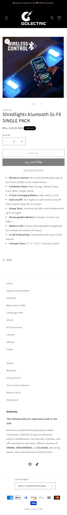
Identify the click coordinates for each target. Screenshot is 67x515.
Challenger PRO (15, 312)
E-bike (10, 349)
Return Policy (14, 392)
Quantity (6, 135)
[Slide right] (40, 104)
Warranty (11, 370)
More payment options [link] (34, 170)
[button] (6, 17)
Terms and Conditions (18, 385)
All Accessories (14, 327)
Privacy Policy (14, 377)
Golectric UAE (37, 509)
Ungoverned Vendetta (18, 290)
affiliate (10, 342)
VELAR (10, 320)
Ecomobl (11, 298)
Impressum (12, 399)
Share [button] (9, 259)
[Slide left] (26, 104)
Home (10, 283)
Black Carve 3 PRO (16, 305)
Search (10, 363)
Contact (11, 334)
